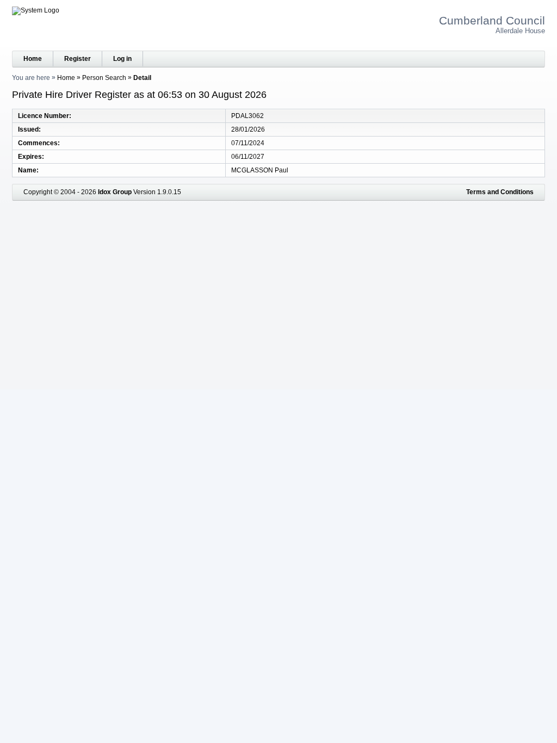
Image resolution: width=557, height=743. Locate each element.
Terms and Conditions (500, 192)
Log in (122, 59)
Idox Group (115, 192)
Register (77, 59)
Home (32, 59)
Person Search (104, 78)
